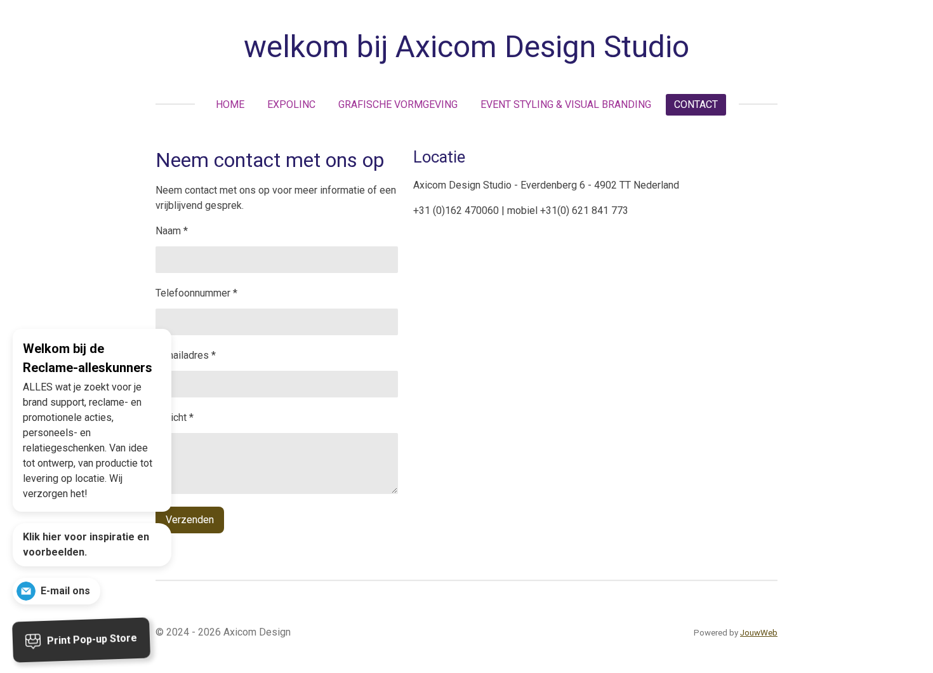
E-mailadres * (186, 355)
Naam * (172, 231)
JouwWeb (758, 632)
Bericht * (175, 417)
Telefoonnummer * (196, 293)
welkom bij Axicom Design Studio (466, 47)
